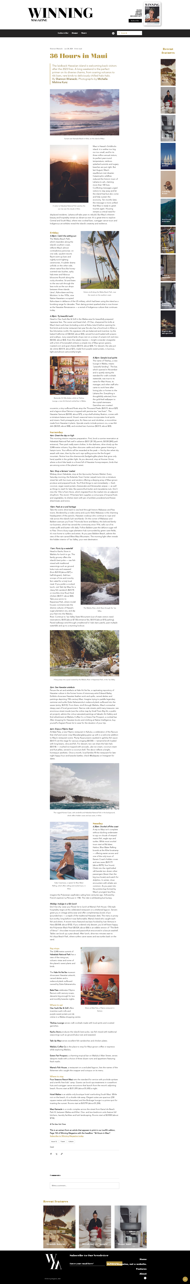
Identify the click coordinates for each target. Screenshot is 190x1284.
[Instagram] (113, 33)
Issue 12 (54, 1141)
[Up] (185, 1279)
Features (141, 1269)
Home (143, 1259)
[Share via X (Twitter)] (56, 1154)
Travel (63, 1141)
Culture (71, 1141)
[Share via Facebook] (51, 1154)
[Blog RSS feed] (145, 1278)
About (143, 1274)
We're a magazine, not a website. (135, 1264)
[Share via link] (62, 1154)
